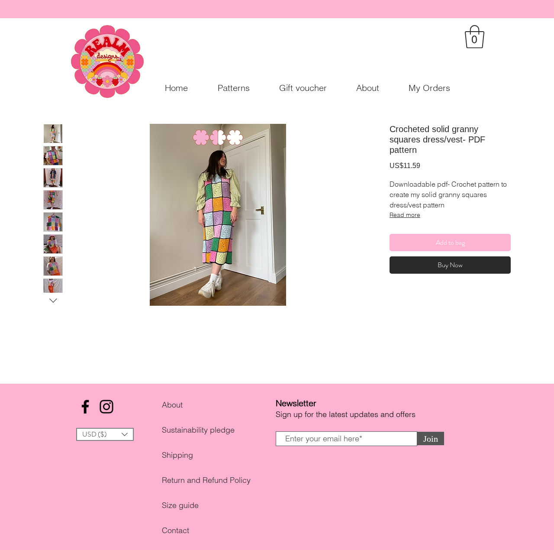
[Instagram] (106, 407)
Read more (405, 215)
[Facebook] (85, 407)
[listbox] (105, 434)
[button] (474, 37)
